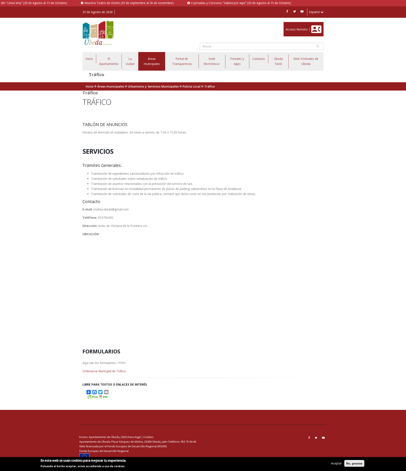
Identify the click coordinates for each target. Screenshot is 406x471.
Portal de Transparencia (182, 61)
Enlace (288, 24)
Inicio (89, 59)
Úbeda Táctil (278, 61)
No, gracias (354, 463)
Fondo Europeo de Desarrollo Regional (104, 451)
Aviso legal (134, 437)
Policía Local (191, 86)
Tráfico (209, 86)
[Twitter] (294, 11)
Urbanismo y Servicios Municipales (153, 86)
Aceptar (336, 463)
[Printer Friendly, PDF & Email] (97, 396)
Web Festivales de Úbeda (306, 61)
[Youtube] (302, 11)
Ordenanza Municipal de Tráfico (104, 371)
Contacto (258, 59)
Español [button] (315, 12)
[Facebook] (287, 11)
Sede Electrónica (210, 61)
